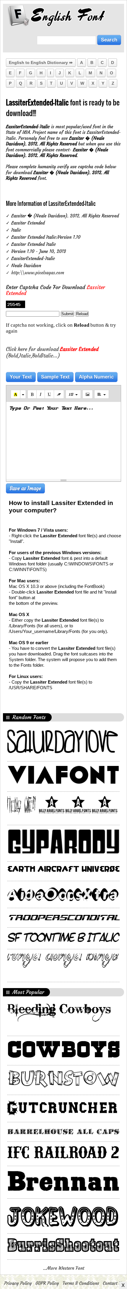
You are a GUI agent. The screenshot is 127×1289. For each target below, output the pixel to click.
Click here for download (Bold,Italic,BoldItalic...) (52, 352)
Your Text (21, 377)
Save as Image (25, 488)
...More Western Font (63, 1268)
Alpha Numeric (96, 377)
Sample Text (55, 377)
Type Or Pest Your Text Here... (51, 408)
